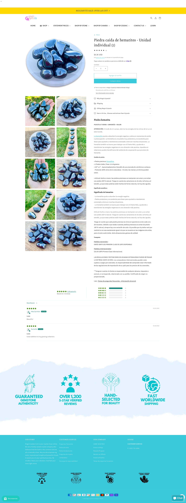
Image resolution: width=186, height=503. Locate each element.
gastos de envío (100, 57)
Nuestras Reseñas (99, 458)
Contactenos (63, 458)
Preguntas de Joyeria (66, 454)
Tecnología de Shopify (98, 498)
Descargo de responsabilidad (68, 461)
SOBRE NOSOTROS (99, 444)
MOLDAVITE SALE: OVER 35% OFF (92, 10)
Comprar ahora (115, 81)
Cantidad (96, 65)
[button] (151, 18)
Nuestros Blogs (98, 447)
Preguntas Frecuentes (66, 444)
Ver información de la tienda (105, 93)
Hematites (110, 161)
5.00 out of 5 (71, 291)
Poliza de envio (64, 447)
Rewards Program (99, 451)
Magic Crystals (89, 498)
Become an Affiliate (99, 454)
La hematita (98, 136)
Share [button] (98, 35)
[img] (31, 309)
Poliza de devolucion (65, 451)
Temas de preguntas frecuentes (103, 461)
